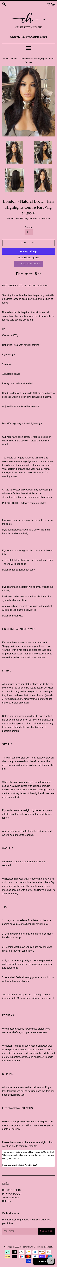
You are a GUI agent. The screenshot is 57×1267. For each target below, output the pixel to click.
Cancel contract (44, 1261)
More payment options (28, 257)
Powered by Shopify (44, 1247)
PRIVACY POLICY (12, 1194)
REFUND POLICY (11, 1190)
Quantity (28, 227)
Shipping (24, 218)
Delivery (6, 1201)
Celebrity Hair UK (27, 1247)
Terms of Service (10, 1197)
